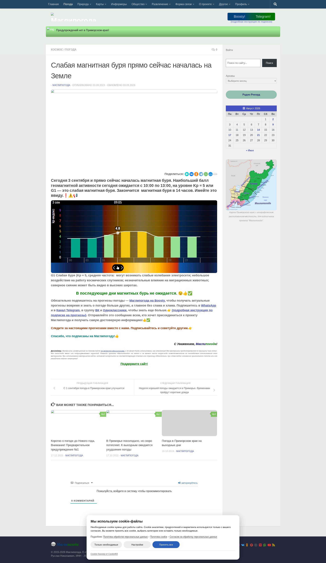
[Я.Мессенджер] (187, 174)
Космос (57, 49)
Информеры (119, 4)
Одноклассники (114, 310)
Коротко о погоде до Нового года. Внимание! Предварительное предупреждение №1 (73, 445)
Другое (223, 4)
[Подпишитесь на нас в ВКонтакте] (242, 544)
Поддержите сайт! (134, 364)
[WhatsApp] (206, 174)
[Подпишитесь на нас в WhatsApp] (264, 544)
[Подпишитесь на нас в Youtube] (269, 544)
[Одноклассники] (196, 174)
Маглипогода (61, 85)
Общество (138, 4)
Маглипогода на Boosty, (147, 300)
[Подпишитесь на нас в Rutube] (251, 544)
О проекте (205, 4)
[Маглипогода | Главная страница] (74, 17)
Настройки (137, 544)
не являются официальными (113, 351)
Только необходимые (106, 544)
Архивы (230, 75)
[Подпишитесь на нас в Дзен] (255, 544)
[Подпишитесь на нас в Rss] (273, 544)
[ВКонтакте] (191, 174)
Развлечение (160, 4)
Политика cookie (158, 536)
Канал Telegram (68, 310)
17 (229, 135)
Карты (100, 4)
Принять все (166, 544)
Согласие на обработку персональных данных (193, 536)
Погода (68, 4)
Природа (83, 4)
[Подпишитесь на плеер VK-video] (260, 544)
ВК (97, 310)
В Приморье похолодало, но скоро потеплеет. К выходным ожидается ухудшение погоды (129, 445)
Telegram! (263, 16)
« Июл (250, 150)
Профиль (241, 4)
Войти (229, 50)
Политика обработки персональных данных (125, 536)
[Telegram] (201, 174)
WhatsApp (208, 305)
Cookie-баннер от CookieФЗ (104, 554)
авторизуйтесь (189, 482)
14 (258, 129)
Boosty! (239, 16)
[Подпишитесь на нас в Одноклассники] (247, 544)
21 (258, 135)
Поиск (269, 62)
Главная (53, 4)
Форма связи (183, 4)
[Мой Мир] (211, 174)
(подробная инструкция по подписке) (251, 21)
